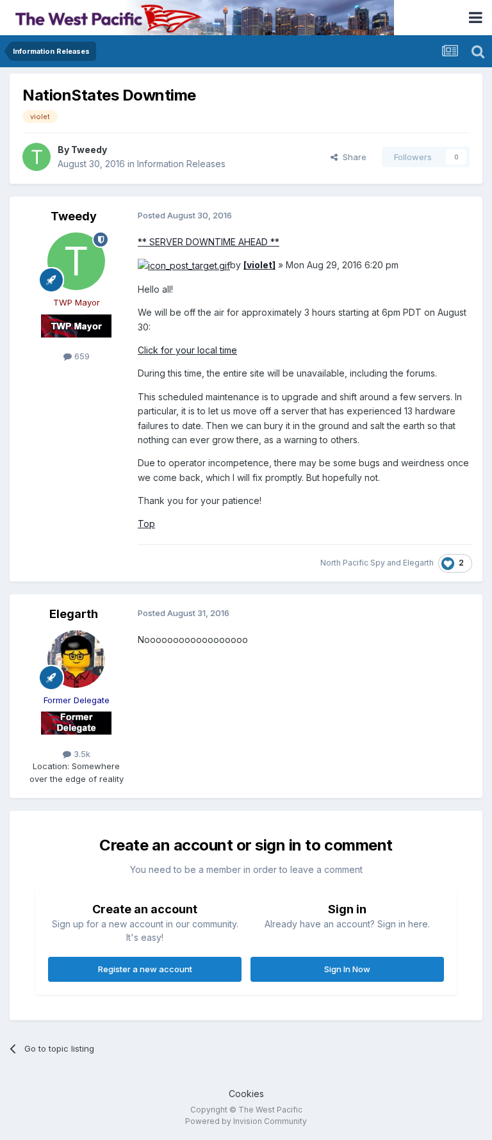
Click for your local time (187, 350)
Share (352, 157)
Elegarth (418, 562)
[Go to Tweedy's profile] (36, 157)
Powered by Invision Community (246, 1121)
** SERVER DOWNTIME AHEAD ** (208, 241)
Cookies (246, 1093)
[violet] (259, 264)
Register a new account (145, 969)
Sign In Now (347, 969)
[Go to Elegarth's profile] (76, 659)
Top (146, 523)
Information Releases (181, 163)
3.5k (80, 754)
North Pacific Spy (352, 562)
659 (81, 356)
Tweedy (89, 149)
